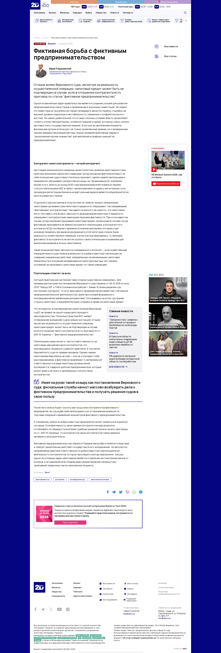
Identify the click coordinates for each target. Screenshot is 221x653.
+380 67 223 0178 (131, 611)
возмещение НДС (77, 480)
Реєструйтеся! (70, 522)
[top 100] (45, 5)
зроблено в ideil (180, 649)
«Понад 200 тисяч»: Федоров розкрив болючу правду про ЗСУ (167, 299)
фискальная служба (100, 480)
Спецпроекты (121, 2)
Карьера (77, 12)
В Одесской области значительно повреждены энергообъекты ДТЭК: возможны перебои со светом (123, 342)
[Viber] (127, 492)
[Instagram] (67, 609)
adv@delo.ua (129, 614)
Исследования (110, 600)
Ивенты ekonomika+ (82, 596)
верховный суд (42, 480)
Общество (101, 12)
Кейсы (130, 589)
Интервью (132, 594)
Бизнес (52, 12)
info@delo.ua (164, 618)
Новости (114, 12)
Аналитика (108, 594)
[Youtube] (59, 609)
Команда (162, 583)
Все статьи (170, 56)
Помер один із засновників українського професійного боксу (168, 325)
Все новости (116, 366)
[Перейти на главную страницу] (35, 5)
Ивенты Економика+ (167, 2)
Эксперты (128, 12)
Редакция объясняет (131, 600)
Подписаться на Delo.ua (168, 183)
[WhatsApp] (134, 492)
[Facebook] (107, 492)
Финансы (64, 12)
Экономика (39, 12)
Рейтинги (74, 2)
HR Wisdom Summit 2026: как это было (166, 176)
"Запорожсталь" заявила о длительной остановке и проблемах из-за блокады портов (123, 323)
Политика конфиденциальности (169, 592)
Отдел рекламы (166, 587)
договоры (59, 480)
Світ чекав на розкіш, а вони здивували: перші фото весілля (166, 352)
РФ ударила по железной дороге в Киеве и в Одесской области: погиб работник (124, 359)
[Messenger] (140, 492)
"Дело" (47, 472)
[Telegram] (114, 492)
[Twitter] (120, 492)
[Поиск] (185, 13)
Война (89, 12)
